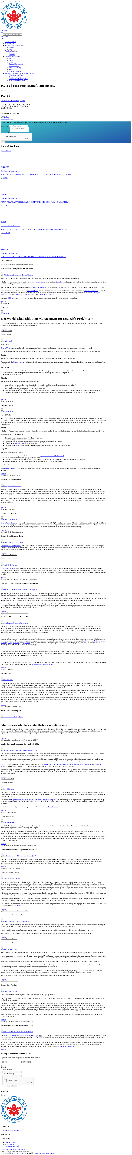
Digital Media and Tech (76, 764)
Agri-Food (47, 764)
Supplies (22, 101)
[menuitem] (10, 42)
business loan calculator (22, 294)
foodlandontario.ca (10, 468)
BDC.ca (10, 298)
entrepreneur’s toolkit (91, 291)
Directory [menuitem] (12, 49)
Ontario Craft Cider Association (11, 546)
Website (3, 301)
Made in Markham (52, 807)
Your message (5, 132)
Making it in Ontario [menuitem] (15, 71)
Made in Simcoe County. (68, 1046)
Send (3, 142)
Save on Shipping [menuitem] (15, 68)
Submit (14, 1086)
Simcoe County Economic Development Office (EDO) (22, 1035)
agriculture (26, 643)
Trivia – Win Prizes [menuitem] (15, 77)
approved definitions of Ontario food (52, 456)
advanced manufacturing (92, 641)
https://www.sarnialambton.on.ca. (42, 664)
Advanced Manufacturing (59, 764)
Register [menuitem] (11, 47)
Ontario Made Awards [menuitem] (16, 64)
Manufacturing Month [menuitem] (16, 75)
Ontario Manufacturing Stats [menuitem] (18, 79)
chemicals (16, 643)
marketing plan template (46, 294)
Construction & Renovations (10, 101)
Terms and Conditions (8, 1149)
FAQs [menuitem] (11, 62)
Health (87, 764)
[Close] (1, 1065)
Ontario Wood (5, 348)
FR (2, 32)
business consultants (39, 287)
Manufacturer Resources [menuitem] (17, 80)
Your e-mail (4, 126)
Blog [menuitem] (10, 58)
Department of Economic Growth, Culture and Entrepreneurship (32, 800)
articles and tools (32, 291)
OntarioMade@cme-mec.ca (10, 1130)
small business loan (37, 282)
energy (10, 643)
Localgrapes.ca (18, 905)
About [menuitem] (11, 60)
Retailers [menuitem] (12, 53)
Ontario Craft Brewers (8, 568)
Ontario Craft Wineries (8, 523)
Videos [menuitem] (11, 69)
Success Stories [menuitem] (14, 66)
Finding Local (20, 443)
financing (59, 282)
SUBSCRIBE (27, 1062)
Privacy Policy (20, 1149)
